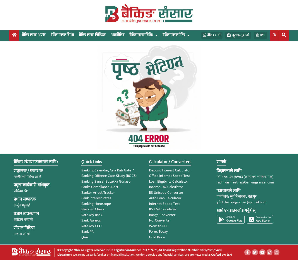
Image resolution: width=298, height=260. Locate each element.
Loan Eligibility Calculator (168, 181)
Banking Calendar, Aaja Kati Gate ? (107, 170)
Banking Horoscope (96, 204)
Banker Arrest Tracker (98, 193)
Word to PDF (158, 226)
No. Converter (160, 220)
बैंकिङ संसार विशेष (62, 35)
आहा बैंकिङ (117, 35)
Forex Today (158, 232)
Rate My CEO (91, 226)
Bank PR (87, 232)
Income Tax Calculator (166, 187)
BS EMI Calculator (162, 209)
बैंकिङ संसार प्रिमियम (92, 35)
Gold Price (157, 237)
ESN (229, 254)
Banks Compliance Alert (99, 187)
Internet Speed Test (164, 204)
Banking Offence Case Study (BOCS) (109, 176)
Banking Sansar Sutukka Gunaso (105, 181)
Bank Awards (91, 220)
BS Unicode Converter (166, 193)
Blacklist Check (92, 209)
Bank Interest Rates (96, 198)
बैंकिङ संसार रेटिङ (174, 35)
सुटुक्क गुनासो (240, 35)
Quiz (84, 237)
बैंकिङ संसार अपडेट (34, 35)
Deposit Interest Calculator (170, 170)
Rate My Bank (91, 215)
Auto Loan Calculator (165, 198)
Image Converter (162, 215)
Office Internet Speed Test (169, 176)
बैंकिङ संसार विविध (141, 35)
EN (274, 35)
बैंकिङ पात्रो (214, 35)
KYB (262, 35)
